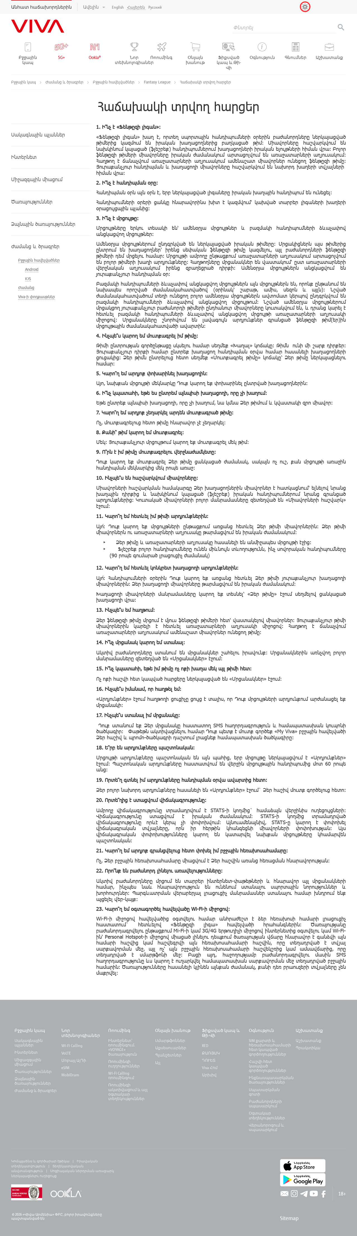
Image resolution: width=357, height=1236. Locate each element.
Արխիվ (209, 1074)
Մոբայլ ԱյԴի (73, 1060)
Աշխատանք (309, 1030)
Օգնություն (261, 1030)
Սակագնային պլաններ (29, 1042)
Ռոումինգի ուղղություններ (124, 1063)
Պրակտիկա (308, 1047)
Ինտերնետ (26, 1052)
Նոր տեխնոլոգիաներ (80, 1033)
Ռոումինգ (119, 1030)
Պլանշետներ (168, 1055)
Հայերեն (136, 7)
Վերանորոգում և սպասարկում (266, 1127)
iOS (28, 278)
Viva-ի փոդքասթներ (36, 296)
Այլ (157, 1062)
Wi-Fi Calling (71, 1045)
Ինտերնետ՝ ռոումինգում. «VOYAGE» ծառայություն (122, 1047)
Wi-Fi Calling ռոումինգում (121, 1075)
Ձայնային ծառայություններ (33, 1081)
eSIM (65, 1067)
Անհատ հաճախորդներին (41, 7)
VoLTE (66, 1053)
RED (205, 1045)
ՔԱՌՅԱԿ (211, 1053)
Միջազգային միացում (28, 1062)
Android (31, 269)
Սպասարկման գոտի (264, 1091)
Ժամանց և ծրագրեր (65, 82)
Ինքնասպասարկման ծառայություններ (271, 1079)
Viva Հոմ (210, 1067)
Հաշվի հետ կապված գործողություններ (267, 1066)
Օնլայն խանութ (172, 1030)
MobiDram (70, 1074)
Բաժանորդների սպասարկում (265, 1103)
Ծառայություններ (33, 1071)
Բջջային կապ (24, 82)
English (118, 7)
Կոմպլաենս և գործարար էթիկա (40, 1161)
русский (155, 7)
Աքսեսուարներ (170, 1047)
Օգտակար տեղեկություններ (267, 1115)
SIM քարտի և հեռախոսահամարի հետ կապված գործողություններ (270, 1047)
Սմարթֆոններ (170, 1040)
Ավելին (91, 7)
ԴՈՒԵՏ (209, 1060)
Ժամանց (26, 287)
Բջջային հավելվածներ (114, 82)
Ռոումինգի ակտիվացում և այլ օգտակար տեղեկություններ (128, 1091)
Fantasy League (158, 82)
